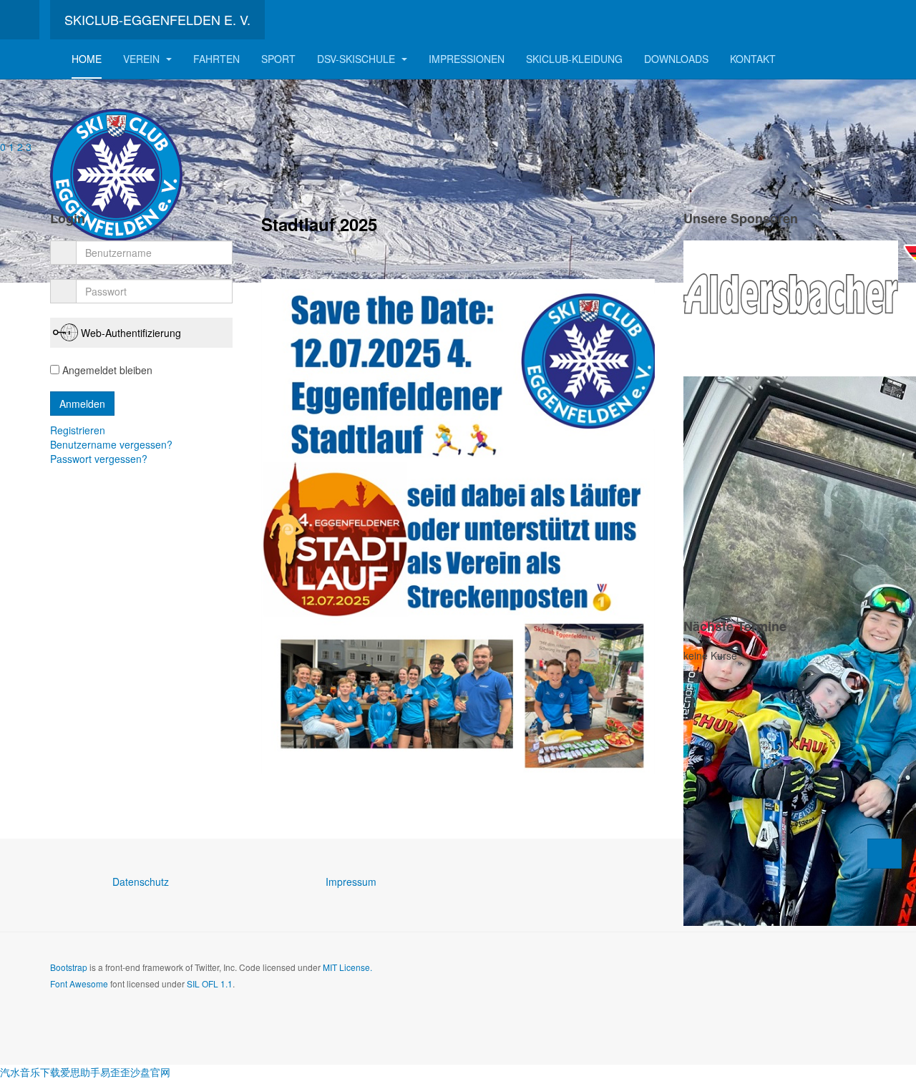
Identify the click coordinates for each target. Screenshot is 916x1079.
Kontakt (753, 59)
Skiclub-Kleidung (574, 59)
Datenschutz (140, 881)
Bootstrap (68, 967)
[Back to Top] (884, 854)
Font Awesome (79, 983)
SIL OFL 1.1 (210, 983)
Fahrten (216, 59)
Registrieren (79, 430)
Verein (142, 59)
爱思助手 (80, 1072)
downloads (676, 59)
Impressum (351, 881)
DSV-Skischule (357, 59)
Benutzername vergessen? (111, 444)
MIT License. (347, 967)
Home (87, 59)
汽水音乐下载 (30, 1072)
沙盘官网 (150, 1072)
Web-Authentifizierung (131, 333)
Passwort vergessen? (98, 458)
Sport (278, 59)
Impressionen (467, 59)
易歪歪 (115, 1072)
